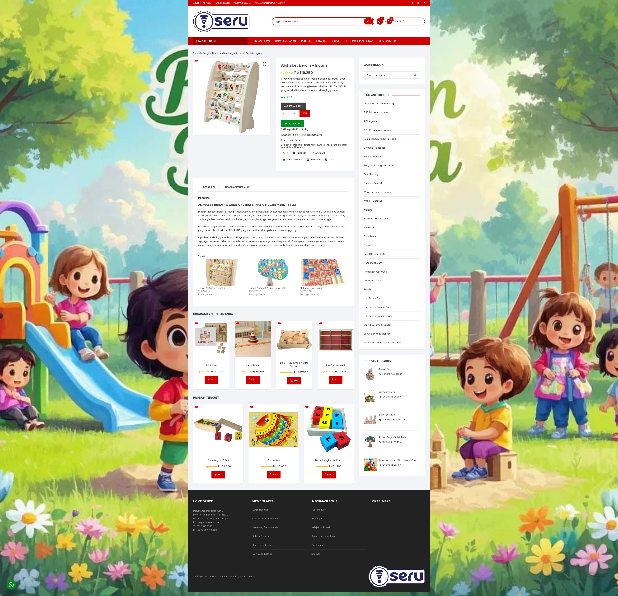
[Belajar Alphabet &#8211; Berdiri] (222, 272)
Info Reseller (222, 3)
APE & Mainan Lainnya (376, 112)
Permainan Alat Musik (375, 271)
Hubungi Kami (319, 518)
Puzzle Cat (374, 298)
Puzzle (367, 289)
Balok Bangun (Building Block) (380, 138)
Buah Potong (371, 174)
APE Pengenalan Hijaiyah (377, 130)
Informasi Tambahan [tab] (237, 187)
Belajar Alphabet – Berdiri (211, 288)
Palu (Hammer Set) (374, 253)
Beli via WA (294, 124)
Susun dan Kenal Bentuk (377, 333)
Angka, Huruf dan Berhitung (219, 53)
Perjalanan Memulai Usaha (270, 3)
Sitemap (315, 553)
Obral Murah (370, 236)
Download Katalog (262, 553)
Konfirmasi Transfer (263, 545)
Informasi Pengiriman (360, 41)
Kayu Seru (294, 140)
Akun (196, 3)
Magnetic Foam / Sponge (378, 192)
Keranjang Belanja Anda (265, 527)
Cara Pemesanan (285, 41)
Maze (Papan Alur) (374, 200)
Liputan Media (387, 41)
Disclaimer (317, 545)
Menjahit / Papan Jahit (376, 218)
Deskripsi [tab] (209, 187)
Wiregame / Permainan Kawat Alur (382, 342)
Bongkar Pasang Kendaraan (379, 165)
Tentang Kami (261, 41)
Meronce (369, 227)
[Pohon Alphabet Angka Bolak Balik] (273, 272)
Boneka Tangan (372, 156)
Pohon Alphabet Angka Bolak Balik (267, 288)
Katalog (321, 41)
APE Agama (370, 121)
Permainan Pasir (372, 280)
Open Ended (370, 245)
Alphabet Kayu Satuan (311, 288)
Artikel (207, 3)
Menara (368, 209)
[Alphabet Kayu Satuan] (323, 272)
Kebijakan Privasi (320, 527)
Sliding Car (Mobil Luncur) (378, 324)
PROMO (336, 41)
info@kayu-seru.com (208, 522)
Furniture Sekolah (373, 183)
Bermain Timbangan (375, 147)
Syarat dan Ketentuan (323, 536)
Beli (305, 113)
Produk (306, 41)
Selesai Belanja (260, 536)
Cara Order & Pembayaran (266, 518)
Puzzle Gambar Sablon (381, 307)
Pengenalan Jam (373, 262)
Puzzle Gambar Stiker (380, 315)
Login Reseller (260, 509)
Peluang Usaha (242, 3)
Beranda (197, 53)
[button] (264, 64)
